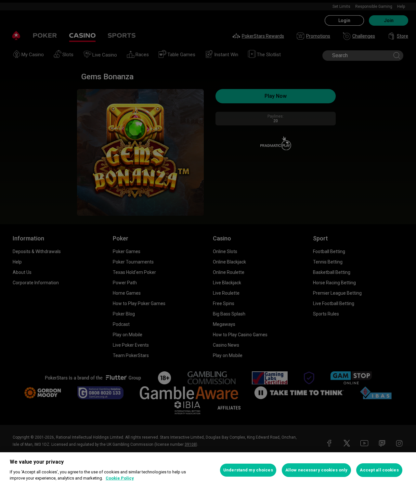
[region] (208, 470)
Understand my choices (248, 470)
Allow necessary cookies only (316, 470)
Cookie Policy (120, 478)
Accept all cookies (379, 470)
